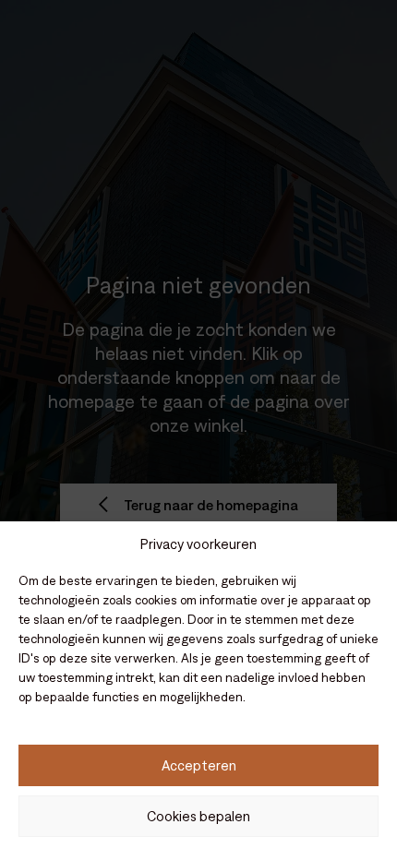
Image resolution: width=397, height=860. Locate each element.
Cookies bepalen (198, 816)
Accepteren (199, 765)
